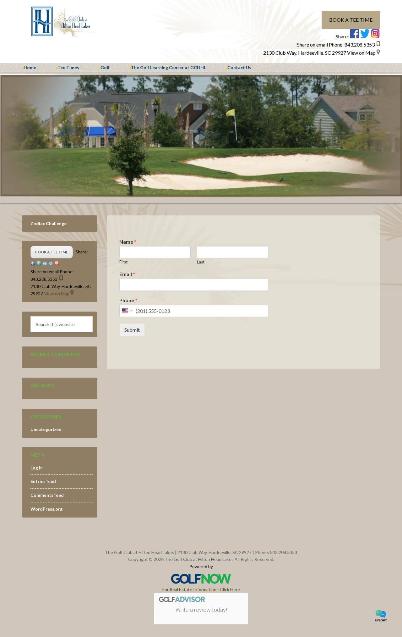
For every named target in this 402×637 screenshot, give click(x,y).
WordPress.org (46, 509)
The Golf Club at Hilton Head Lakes (75, 22)
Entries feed (43, 481)
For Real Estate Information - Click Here (201, 589)
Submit (132, 330)
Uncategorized (46, 429)
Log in (36, 467)
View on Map (361, 53)
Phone (128, 300)
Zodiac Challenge (48, 223)
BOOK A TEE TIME (350, 20)
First (123, 261)
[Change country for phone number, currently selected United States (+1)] (126, 311)
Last (200, 261)
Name (127, 242)
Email (127, 274)
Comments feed (47, 495)
